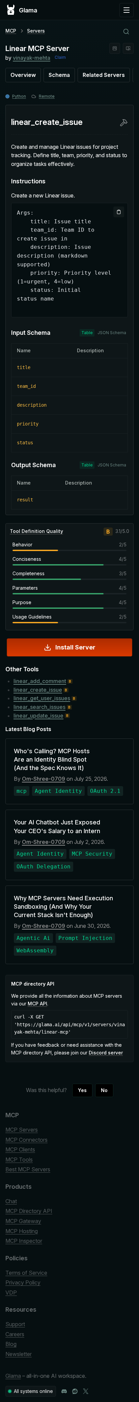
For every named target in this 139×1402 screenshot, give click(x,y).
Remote (47, 96)
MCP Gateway (23, 1221)
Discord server (106, 1052)
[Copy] (118, 212)
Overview (23, 75)
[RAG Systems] (128, 48)
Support (15, 1324)
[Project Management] (114, 48)
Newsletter (18, 1354)
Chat (11, 1201)
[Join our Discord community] (64, 1391)
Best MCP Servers (27, 1169)
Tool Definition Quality (36, 531)
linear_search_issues (39, 707)
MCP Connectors (26, 1139)
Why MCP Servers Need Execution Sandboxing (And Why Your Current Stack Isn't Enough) (63, 906)
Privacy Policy (22, 1282)
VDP (11, 1292)
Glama (13, 1375)
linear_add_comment (39, 681)
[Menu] (126, 10)
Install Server (75, 647)
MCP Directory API (28, 1211)
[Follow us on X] (85, 1391)
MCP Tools (19, 1159)
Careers (14, 1334)
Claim (60, 57)
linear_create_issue (37, 689)
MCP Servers (21, 1129)
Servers (36, 31)
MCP (10, 31)
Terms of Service (26, 1272)
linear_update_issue (38, 715)
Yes (82, 1090)
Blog (11, 1344)
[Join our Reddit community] (75, 1391)
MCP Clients (20, 1149)
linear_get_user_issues (41, 698)
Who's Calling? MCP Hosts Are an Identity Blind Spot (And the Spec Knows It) (52, 759)
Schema (59, 75)
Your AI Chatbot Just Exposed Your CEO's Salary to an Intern (57, 826)
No (104, 1090)
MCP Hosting (21, 1231)
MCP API (37, 1003)
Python (19, 96)
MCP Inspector (23, 1240)
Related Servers (104, 75)
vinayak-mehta (31, 57)
